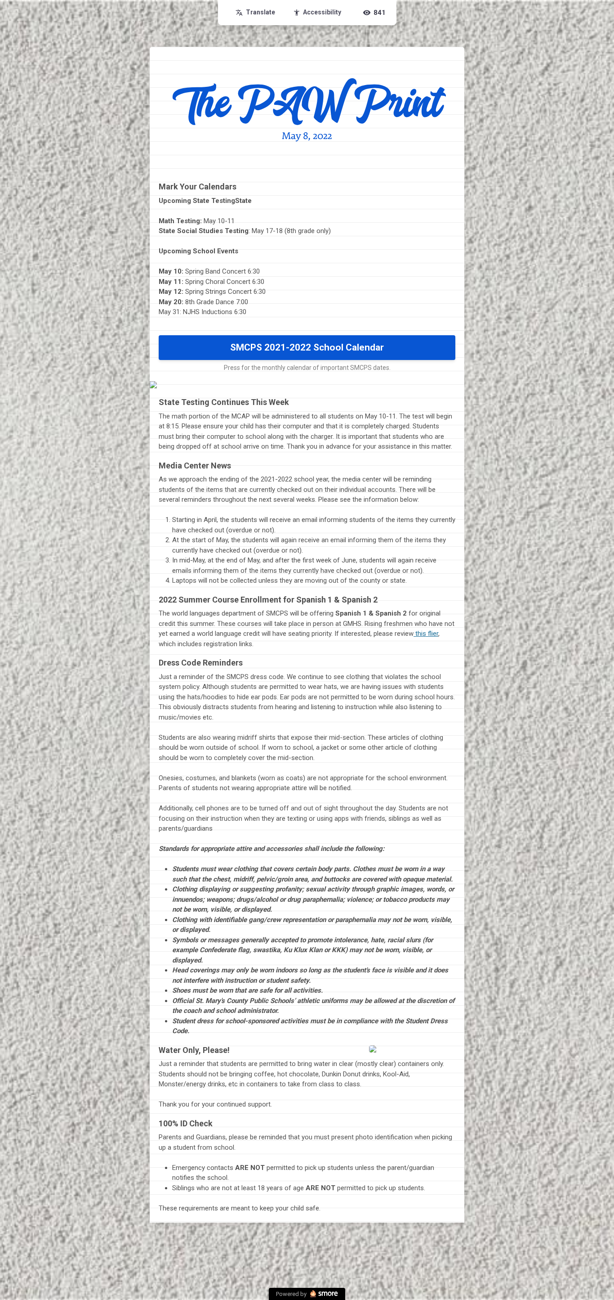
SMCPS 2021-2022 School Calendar (307, 347)
